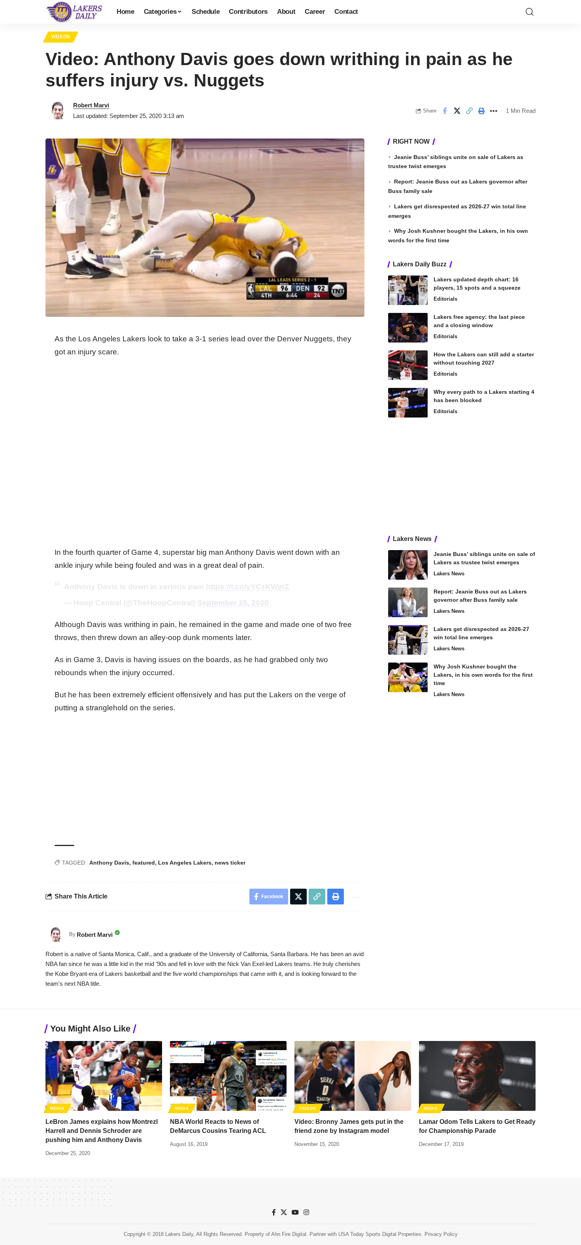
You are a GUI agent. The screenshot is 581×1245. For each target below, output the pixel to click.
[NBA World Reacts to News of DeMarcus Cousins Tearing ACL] (228, 1076)
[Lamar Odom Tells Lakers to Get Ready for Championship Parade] (477, 1076)
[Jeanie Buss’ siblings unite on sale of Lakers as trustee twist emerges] (408, 565)
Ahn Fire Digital (288, 1234)
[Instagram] (306, 1212)
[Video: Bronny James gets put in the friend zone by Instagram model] (352, 1076)
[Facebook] (274, 1212)
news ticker (230, 862)
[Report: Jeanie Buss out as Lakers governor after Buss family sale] (408, 602)
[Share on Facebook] (444, 111)
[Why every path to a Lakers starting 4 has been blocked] (408, 402)
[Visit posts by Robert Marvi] (57, 111)
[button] (530, 12)
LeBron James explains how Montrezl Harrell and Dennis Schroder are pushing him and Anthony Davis (101, 1130)
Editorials (445, 299)
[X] (284, 1212)
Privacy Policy (441, 1234)
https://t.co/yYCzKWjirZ (247, 586)
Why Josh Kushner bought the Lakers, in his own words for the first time (483, 674)
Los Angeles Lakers (184, 862)
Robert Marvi (91, 105)
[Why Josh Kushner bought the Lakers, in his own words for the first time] (408, 677)
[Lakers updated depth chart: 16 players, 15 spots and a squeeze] (408, 290)
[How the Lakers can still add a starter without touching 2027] (408, 365)
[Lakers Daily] (74, 12)
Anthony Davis (109, 862)
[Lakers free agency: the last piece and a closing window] (408, 328)
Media (57, 1108)
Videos (60, 36)
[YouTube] (295, 1212)
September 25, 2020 (233, 603)
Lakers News (449, 574)
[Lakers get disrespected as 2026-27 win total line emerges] (408, 640)
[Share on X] (456, 111)
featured (143, 862)
